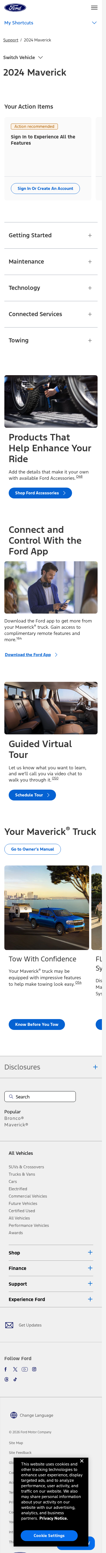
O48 (79, 476)
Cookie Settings (49, 1535)
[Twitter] (15, 1369)
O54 (78, 982)
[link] (16, 1443)
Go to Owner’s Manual (32, 849)
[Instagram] (34, 1369)
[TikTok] (15, 1379)
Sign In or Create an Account (45, 188)
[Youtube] (25, 1369)
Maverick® (16, 1125)
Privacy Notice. (53, 1518)
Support (10, 40)
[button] (51, 1252)
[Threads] (6, 1379)
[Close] (82, 1465)
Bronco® (14, 1118)
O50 (55, 778)
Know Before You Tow (36, 1024)
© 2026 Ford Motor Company (30, 1432)
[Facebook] (6, 1369)
